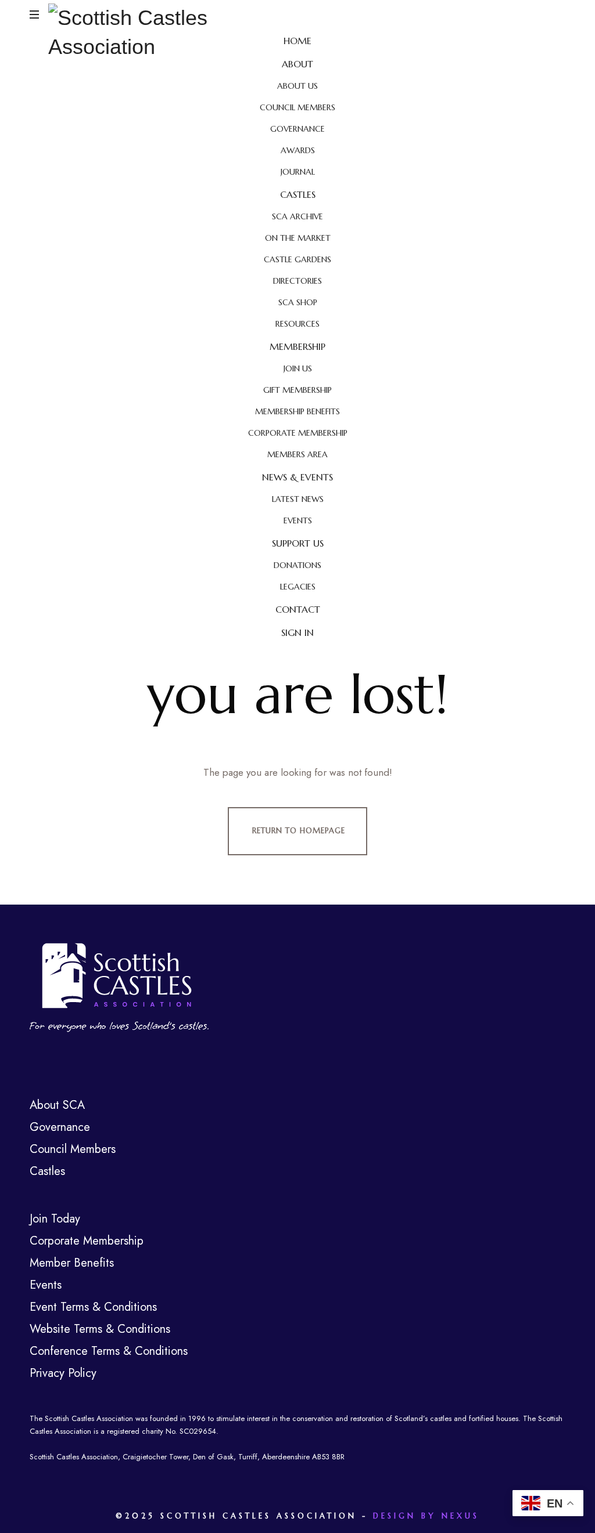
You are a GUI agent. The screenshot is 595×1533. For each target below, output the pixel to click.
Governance (297, 129)
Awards (298, 150)
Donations (297, 565)
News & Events (297, 477)
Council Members (297, 107)
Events (298, 520)
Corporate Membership (297, 433)
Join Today (55, 1218)
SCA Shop (297, 302)
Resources (297, 324)
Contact (297, 609)
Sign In (297, 632)
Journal (298, 172)
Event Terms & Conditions (93, 1307)
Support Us (298, 543)
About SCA (57, 1105)
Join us (298, 368)
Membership (297, 346)
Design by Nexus (426, 1516)
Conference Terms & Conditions (109, 1351)
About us (297, 86)
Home (297, 40)
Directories (297, 281)
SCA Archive (297, 216)
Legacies (298, 586)
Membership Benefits (297, 411)
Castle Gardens (297, 259)
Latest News (298, 499)
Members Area (297, 454)
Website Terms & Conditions (100, 1329)
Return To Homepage (298, 831)
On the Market (298, 238)
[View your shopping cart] (554, 15)
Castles (298, 194)
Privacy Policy (63, 1373)
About (297, 64)
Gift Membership (297, 390)
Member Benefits (72, 1262)
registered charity (135, 1431)
